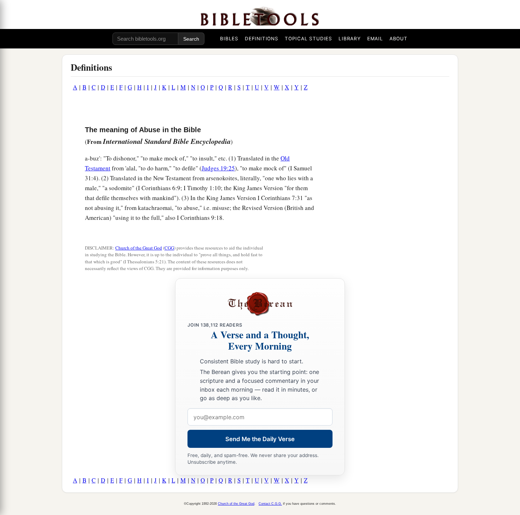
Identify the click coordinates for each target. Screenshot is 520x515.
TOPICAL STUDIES (308, 38)
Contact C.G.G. (270, 503)
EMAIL (375, 38)
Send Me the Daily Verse (260, 439)
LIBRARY (350, 38)
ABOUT (398, 38)
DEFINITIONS (261, 38)
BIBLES (229, 38)
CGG (169, 248)
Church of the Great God (138, 248)
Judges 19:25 (218, 168)
